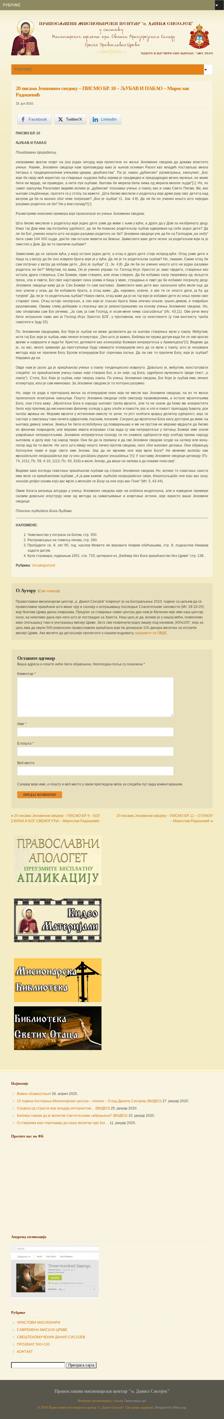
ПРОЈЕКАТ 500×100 (33, 1344)
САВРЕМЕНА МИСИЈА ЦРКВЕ (42, 1330)
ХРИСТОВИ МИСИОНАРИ (38, 1322)
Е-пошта (25, 743)
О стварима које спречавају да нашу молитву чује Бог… (63, 1123)
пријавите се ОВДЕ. (151, 633)
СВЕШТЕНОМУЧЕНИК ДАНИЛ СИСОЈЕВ (51, 1337)
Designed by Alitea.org (170, 1407)
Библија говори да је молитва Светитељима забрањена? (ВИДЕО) (72, 1116)
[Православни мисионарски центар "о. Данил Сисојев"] (112, 54)
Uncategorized (43, 565)
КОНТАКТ (25, 1352)
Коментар (26, 674)
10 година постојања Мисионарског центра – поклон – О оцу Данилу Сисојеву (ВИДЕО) (89, 1101)
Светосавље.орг (135, 1400)
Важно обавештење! (34, 1094)
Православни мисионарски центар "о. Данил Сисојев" (112, 1391)
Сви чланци (48, 591)
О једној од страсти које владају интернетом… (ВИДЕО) (63, 1108)
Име (22, 724)
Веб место (25, 763)
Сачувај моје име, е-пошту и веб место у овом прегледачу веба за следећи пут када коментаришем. (100, 784)
